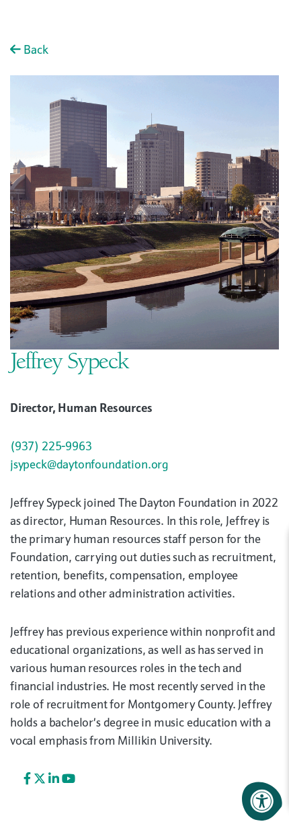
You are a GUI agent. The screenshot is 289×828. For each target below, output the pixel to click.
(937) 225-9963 (50, 446)
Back (34, 49)
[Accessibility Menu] (262, 801)
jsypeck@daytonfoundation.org (89, 464)
